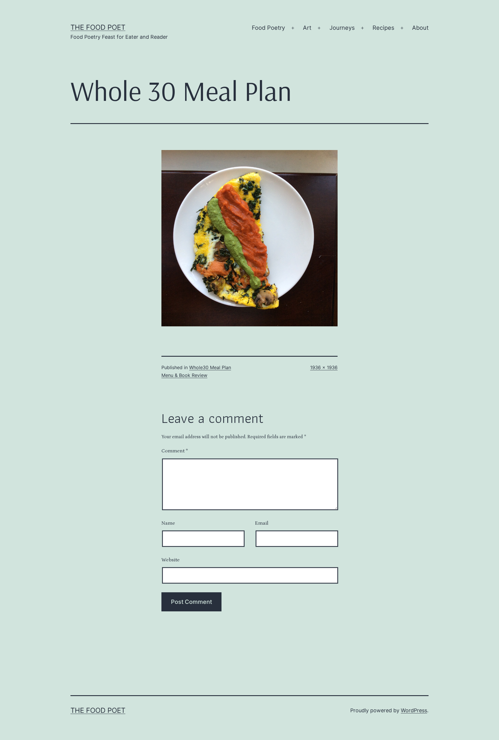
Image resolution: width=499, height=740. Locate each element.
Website (170, 560)
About (420, 27)
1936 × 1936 (324, 367)
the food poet (97, 27)
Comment (174, 451)
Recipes (383, 27)
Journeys (342, 27)
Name (168, 523)
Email (261, 523)
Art (307, 27)
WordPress (414, 710)
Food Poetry (268, 27)
